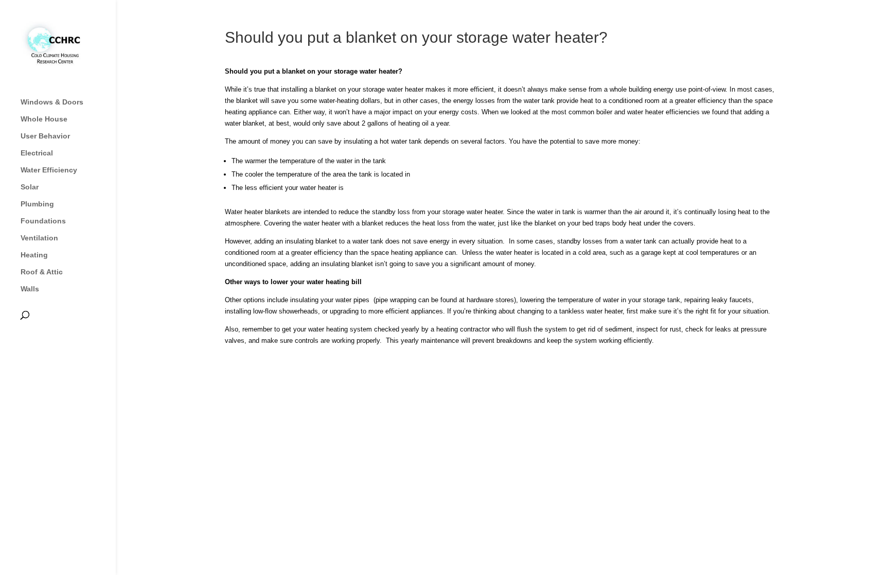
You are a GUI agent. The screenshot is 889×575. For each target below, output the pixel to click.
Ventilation (39, 238)
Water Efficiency (49, 170)
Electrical (37, 153)
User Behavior (45, 136)
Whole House (44, 119)
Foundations (43, 221)
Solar (30, 187)
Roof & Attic (42, 272)
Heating (34, 255)
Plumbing (37, 204)
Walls (30, 289)
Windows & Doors (52, 102)
